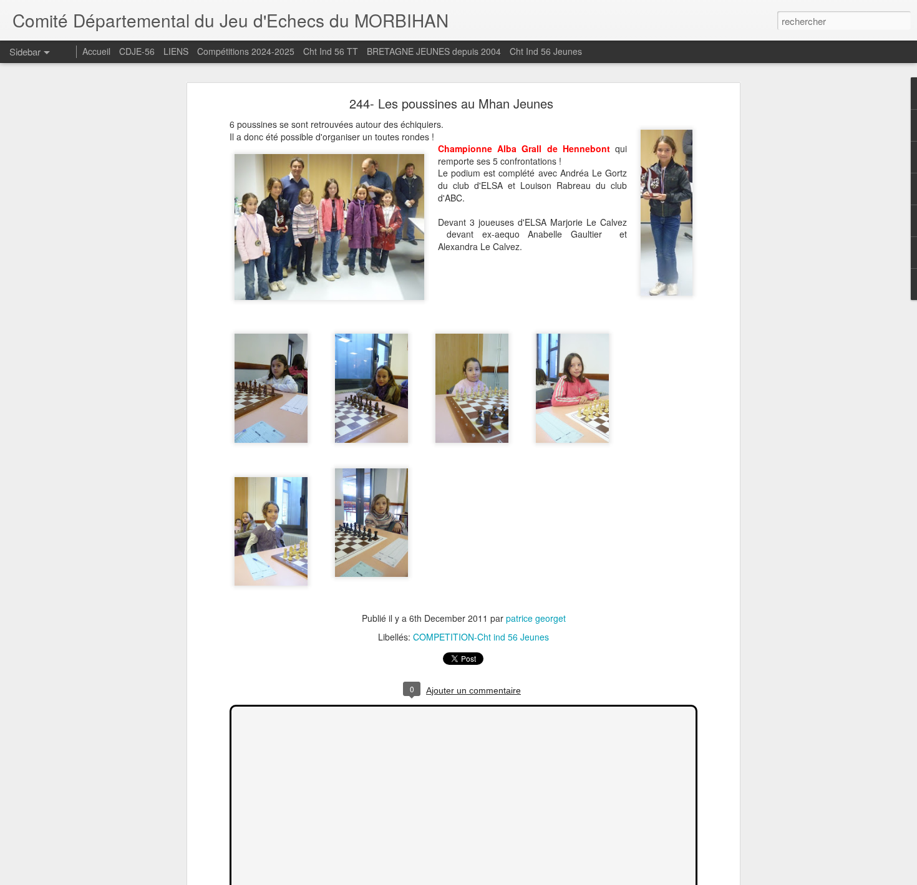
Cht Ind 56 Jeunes (546, 51)
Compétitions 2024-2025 (245, 51)
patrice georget (536, 618)
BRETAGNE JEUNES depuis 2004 (435, 51)
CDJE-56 (137, 51)
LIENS (175, 51)
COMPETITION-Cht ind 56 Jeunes (481, 637)
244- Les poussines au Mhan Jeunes (451, 103)
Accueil (96, 51)
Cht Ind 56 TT (330, 51)
